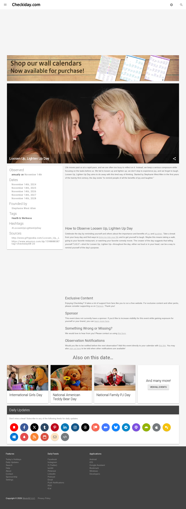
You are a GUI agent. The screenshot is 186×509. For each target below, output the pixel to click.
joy (148, 233)
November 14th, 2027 (24, 195)
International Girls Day (25, 395)
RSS (50, 485)
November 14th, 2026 (24, 191)
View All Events (158, 387)
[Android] (146, 427)
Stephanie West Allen (24, 208)
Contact (9, 474)
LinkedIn (52, 474)
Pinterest (52, 471)
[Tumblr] (45, 427)
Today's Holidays (13, 459)
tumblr (50, 468)
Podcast (51, 477)
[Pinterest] (55, 427)
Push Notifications (56, 482)
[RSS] (34, 437)
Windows (94, 471)
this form (122, 333)
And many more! (158, 381)
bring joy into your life (109, 237)
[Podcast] (136, 427)
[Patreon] (95, 427)
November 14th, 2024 (24, 184)
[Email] (55, 437)
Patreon (99, 306)
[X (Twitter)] (34, 427)
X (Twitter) (52, 465)
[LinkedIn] (65, 427)
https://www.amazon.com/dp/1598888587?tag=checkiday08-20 (36, 242)
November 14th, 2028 (24, 198)
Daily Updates (19, 410)
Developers (95, 474)
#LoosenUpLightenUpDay (26, 228)
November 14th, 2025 (24, 188)
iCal (49, 488)
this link (162, 345)
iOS (91, 462)
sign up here (75, 348)
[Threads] (85, 427)
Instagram (52, 462)
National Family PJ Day (113, 395)
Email (50, 479)
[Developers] (65, 437)
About (8, 471)
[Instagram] (75, 427)
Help (8, 468)
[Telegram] (126, 427)
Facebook (52, 459)
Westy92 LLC (29, 498)
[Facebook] (24, 427)
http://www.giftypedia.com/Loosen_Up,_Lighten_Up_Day (44, 238)
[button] (5, 4)
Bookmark (94, 468)
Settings (9, 479)
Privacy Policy (44, 498)
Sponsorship (11, 477)
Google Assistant (97, 465)
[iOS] (156, 427)
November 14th (33, 174)
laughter (158, 233)
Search (9, 465)
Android (93, 459)
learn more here (101, 321)
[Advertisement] (93, 31)
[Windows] (14, 437)
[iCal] (45, 437)
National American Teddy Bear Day (66, 397)
